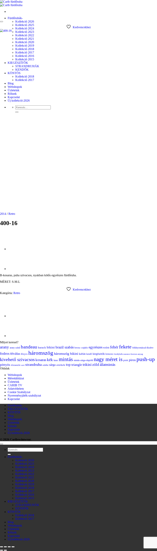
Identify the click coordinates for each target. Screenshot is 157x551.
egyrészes (95, 347)
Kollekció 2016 (24, 494)
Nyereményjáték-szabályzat (24, 395)
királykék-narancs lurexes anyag (128, 354)
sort (23, 365)
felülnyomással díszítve (142, 348)
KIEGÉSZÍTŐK (18, 408)
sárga (52, 364)
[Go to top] (1, 443)
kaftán (82, 353)
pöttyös (5, 365)
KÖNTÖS (14, 412)
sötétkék (60, 365)
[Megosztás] (9, 546)
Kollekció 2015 (24, 498)
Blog (11, 415)
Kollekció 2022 (24, 474)
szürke (45, 365)
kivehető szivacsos (17, 359)
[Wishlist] (1, 21)
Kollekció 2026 (24, 21)
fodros (4, 353)
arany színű (15, 348)
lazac (56, 360)
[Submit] (9, 454)
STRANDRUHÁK (27, 505)
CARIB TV (15, 385)
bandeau (29, 346)
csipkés (84, 347)
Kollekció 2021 (24, 477)
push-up (146, 359)
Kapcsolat (14, 399)
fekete (125, 347)
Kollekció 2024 (24, 28)
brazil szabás (65, 347)
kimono (109, 354)
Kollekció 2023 (24, 31)
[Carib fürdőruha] (11, 3)
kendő (89, 354)
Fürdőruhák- (15, 18)
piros (132, 360)
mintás (66, 359)
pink (125, 360)
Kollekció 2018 (24, 487)
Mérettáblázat (16, 378)
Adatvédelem (16, 388)
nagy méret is (108, 359)
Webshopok (15, 374)
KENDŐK (22, 508)
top (68, 365)
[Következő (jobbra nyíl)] (5, 550)
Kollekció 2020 (24, 480)
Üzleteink (13, 381)
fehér (114, 347)
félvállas (15, 353)
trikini (87, 365)
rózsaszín (15, 365)
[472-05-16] (17, 248)
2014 (3, 213)
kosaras (40, 360)
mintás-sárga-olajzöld (83, 360)
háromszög (40, 353)
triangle (76, 365)
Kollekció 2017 (24, 491)
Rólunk (12, 426)
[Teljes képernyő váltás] (5, 546)
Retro (11, 213)
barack (42, 347)
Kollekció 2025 (24, 25)
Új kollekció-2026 (19, 433)
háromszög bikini (66, 353)
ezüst (106, 347)
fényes (24, 354)
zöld (95, 364)
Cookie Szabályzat (19, 392)
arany (4, 347)
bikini (51, 347)
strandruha (33, 364)
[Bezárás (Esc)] (13, 546)
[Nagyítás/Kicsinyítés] (1, 546)
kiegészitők (99, 353)
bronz (77, 347)
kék (50, 359)
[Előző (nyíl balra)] (1, 550)
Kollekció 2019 (24, 484)
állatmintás (107, 365)
